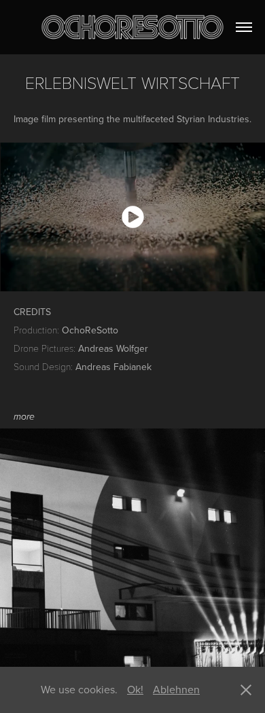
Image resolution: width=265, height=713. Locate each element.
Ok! (135, 689)
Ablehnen (176, 689)
